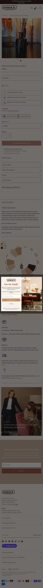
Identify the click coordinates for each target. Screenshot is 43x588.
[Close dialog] (41, 278)
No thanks (11, 303)
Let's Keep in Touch (11, 300)
